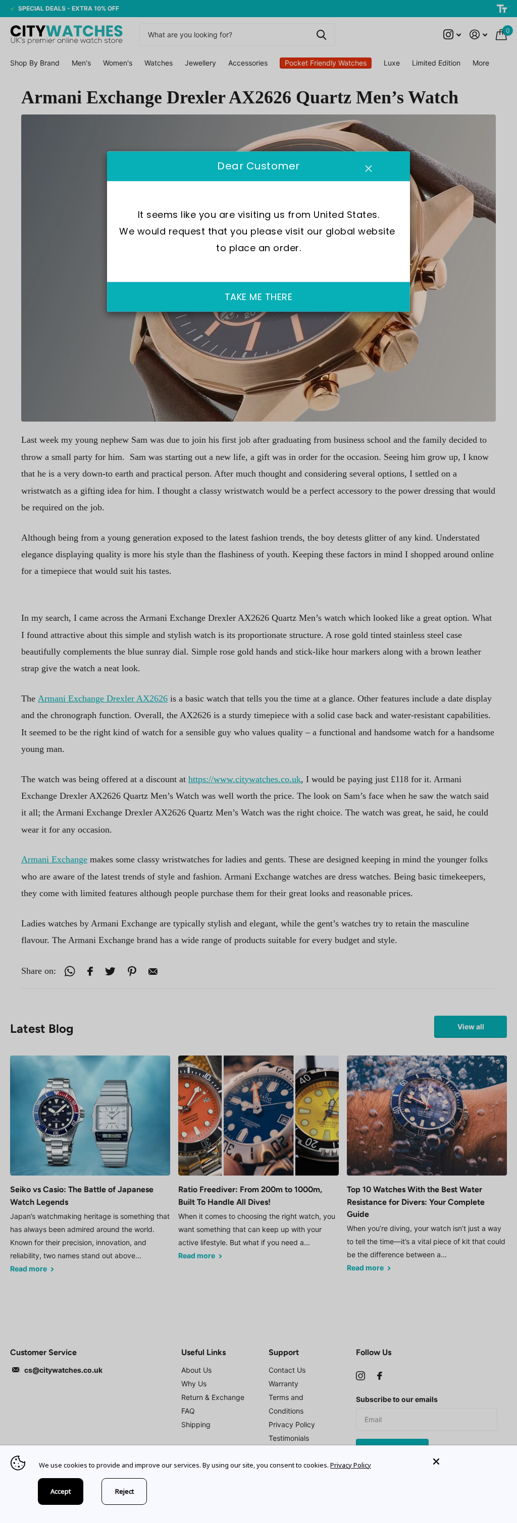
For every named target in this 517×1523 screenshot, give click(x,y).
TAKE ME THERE (259, 296)
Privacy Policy (350, 1465)
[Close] (467, 1461)
